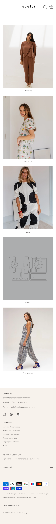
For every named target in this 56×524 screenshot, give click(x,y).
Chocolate (28, 91)
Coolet (10, 513)
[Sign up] (51, 467)
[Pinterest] (11, 414)
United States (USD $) (10, 505)
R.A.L (5, 445)
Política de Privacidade (11, 430)
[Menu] (4, 7)
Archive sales (28, 373)
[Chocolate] (28, 56)
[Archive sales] (28, 339)
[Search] (45, 7)
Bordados (28, 161)
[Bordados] (28, 127)
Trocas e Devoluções (11, 434)
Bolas (28, 232)
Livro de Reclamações (11, 426)
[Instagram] (4, 414)
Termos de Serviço (10, 438)
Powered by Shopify (20, 513)
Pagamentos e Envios (11, 441)
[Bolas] (28, 197)
